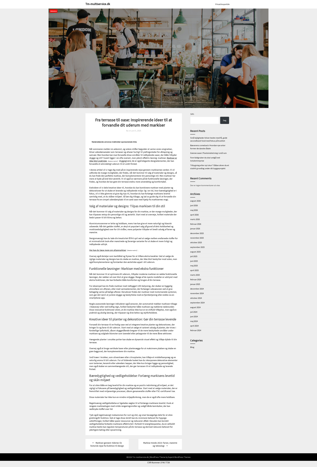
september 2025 (197, 247)
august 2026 (195, 200)
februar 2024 (195, 330)
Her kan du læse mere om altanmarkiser (107, 250)
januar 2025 (195, 284)
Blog (192, 347)
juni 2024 (194, 316)
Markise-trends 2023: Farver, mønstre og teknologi (160, 444)
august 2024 (195, 307)
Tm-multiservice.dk (97, 4)
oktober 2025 (196, 242)
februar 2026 (195, 224)
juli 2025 (193, 256)
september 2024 (197, 302)
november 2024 (197, 293)
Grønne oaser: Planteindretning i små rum (208, 153)
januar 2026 (195, 228)
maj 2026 (194, 210)
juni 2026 (194, 205)
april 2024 (194, 325)
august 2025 (195, 251)
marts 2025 (195, 274)
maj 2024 (194, 321)
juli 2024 (193, 312)
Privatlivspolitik (222, 4)
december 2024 (197, 288)
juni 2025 (194, 261)
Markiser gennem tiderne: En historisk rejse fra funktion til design (107, 444)
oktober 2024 (196, 298)
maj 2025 (194, 265)
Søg (192, 114)
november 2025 (197, 237)
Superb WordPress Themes (179, 457)
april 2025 (194, 270)
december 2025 (197, 233)
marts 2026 (195, 219)
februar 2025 (195, 279)
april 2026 (194, 214)
